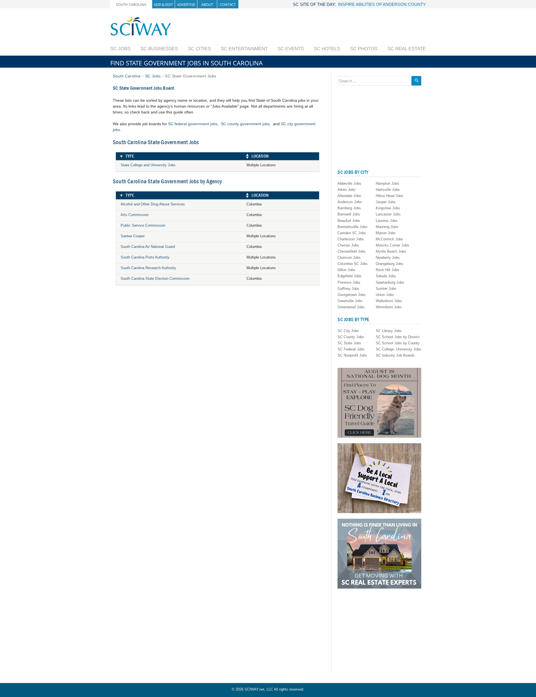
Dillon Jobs (346, 270)
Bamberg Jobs (349, 208)
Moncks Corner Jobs (392, 245)
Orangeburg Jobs (389, 264)
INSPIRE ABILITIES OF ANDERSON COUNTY (382, 4)
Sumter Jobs (386, 288)
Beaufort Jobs (349, 221)
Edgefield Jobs (350, 276)
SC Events (290, 48)
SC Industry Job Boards (395, 355)
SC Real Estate (406, 48)
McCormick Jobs (389, 239)
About (207, 4)
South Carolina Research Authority (148, 268)
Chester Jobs (348, 245)
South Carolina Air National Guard (148, 247)
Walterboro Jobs (389, 301)
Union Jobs (385, 295)
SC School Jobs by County (398, 343)
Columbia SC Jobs (353, 264)
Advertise (186, 4)
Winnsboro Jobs (389, 307)
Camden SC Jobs (352, 233)
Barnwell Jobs (349, 214)
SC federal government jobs (192, 124)
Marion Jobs (386, 233)
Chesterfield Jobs (352, 251)
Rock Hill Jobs (387, 270)
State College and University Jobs (148, 165)
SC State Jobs (349, 343)
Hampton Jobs (387, 183)
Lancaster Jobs (388, 214)
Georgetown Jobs (352, 295)
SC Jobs (120, 48)
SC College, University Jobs (398, 349)
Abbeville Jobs (349, 183)
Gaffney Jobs (348, 288)
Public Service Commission (143, 225)
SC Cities (199, 48)
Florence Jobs (349, 282)
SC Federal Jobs (351, 349)
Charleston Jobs (351, 239)
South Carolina (131, 4)
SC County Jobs (351, 337)
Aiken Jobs (347, 190)
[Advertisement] (324, 28)
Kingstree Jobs (388, 208)
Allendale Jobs (349, 196)
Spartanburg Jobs (390, 282)
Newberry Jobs (388, 257)
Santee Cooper (133, 236)
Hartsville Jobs (388, 190)
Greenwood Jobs (351, 307)
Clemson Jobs (349, 257)
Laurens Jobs (387, 221)
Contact (228, 4)
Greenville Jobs (350, 301)
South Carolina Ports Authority (145, 257)
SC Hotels (327, 48)
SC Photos (363, 48)
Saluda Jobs (386, 276)
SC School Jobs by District (398, 337)
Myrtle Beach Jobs (391, 251)
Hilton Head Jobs (389, 196)
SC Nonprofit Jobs (352, 355)
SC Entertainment (244, 48)
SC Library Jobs (389, 331)
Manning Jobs (387, 227)
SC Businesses (159, 48)
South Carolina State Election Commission (155, 278)
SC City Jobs (348, 331)
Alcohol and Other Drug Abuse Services (153, 204)
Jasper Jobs (386, 202)
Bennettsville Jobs (352, 227)
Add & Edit (163, 4)
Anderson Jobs (350, 202)
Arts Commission (135, 215)
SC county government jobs (245, 124)
